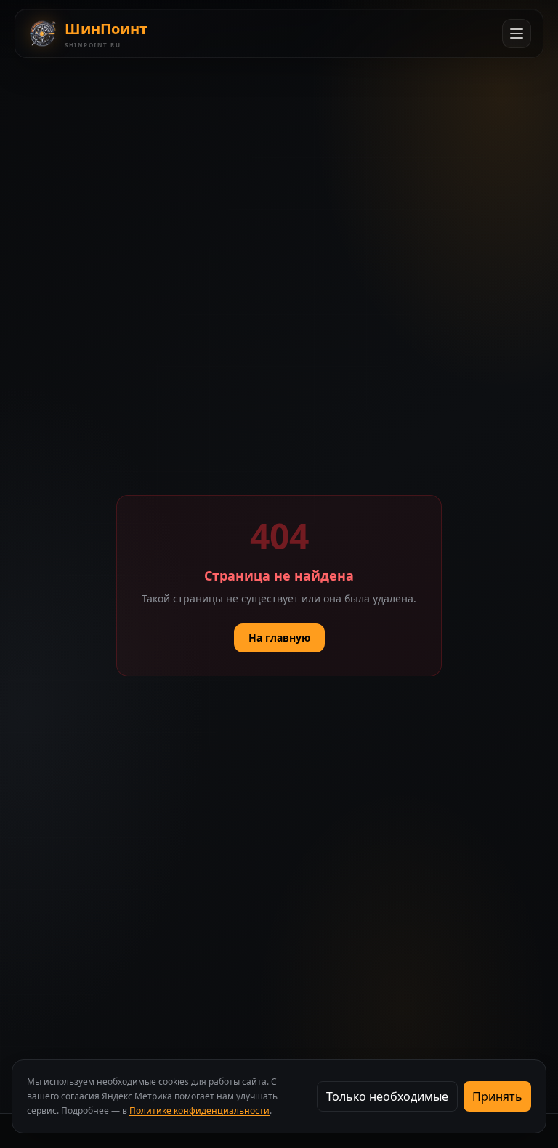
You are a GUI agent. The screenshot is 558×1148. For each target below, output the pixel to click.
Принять (497, 1096)
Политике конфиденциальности (199, 1110)
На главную (279, 637)
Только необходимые (387, 1096)
